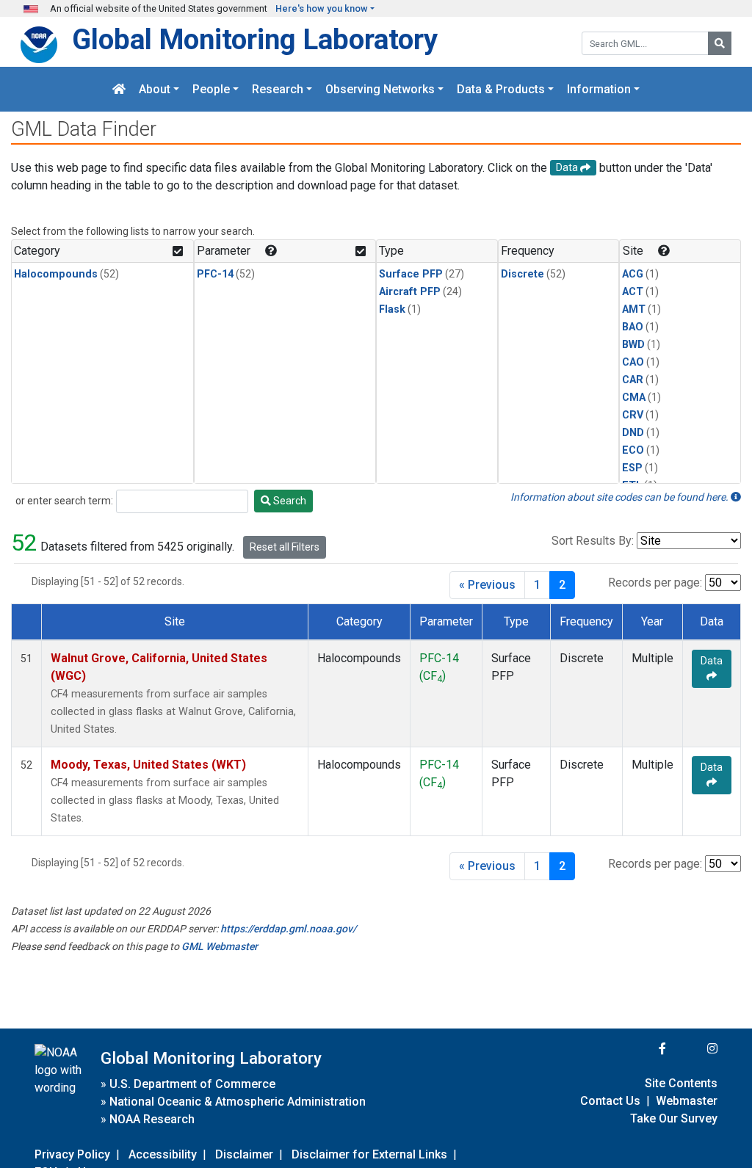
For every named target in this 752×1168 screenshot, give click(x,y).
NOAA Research (152, 1119)
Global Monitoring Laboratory (255, 39)
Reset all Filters (284, 547)
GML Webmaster (219, 946)
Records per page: (655, 583)
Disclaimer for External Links (369, 1154)
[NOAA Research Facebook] (642, 1049)
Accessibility (163, 1154)
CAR (632, 380)
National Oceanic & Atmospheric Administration (237, 1102)
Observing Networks (380, 89)
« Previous (487, 585)
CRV (632, 415)
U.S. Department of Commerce (192, 1084)
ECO (633, 450)
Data (712, 661)
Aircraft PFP (410, 292)
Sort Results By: (593, 541)
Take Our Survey (673, 1118)
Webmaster (686, 1101)
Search (288, 501)
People (211, 89)
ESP (632, 468)
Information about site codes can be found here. (620, 497)
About (154, 89)
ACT (632, 292)
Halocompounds (56, 274)
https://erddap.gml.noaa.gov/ (288, 929)
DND (633, 433)
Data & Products (501, 89)
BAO (632, 327)
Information (599, 89)
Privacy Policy (72, 1154)
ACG (632, 274)
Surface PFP (411, 274)
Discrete (522, 274)
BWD (633, 344)
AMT (634, 309)
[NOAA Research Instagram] (693, 1049)
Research (277, 89)
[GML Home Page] (118, 89)
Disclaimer (244, 1154)
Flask (392, 309)
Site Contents (681, 1083)
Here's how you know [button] (321, 8)
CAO (633, 362)
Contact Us (610, 1101)
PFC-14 (215, 274)
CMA (634, 397)
